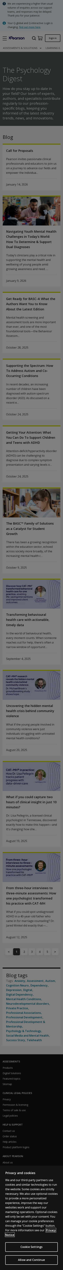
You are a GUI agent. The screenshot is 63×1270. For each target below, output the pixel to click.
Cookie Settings (31, 1247)
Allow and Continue (31, 1260)
